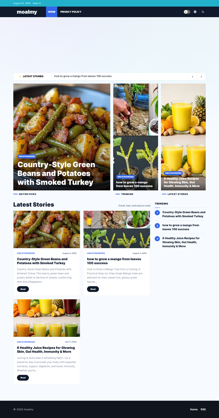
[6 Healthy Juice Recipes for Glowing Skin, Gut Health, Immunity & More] (46, 318)
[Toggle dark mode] (187, 12)
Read (23, 289)
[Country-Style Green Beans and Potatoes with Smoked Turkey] (46, 229)
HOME (51, 11)
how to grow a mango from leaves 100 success (180, 227)
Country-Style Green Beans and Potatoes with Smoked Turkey (42, 261)
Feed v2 (37, 3)
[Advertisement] (109, 43)
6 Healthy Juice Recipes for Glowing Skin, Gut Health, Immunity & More (46, 350)
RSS (203, 409)
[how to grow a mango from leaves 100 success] (117, 229)
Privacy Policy (70, 11)
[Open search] (203, 12)
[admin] (195, 12)
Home (194, 409)
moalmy (27, 12)
